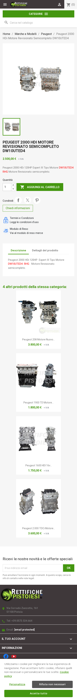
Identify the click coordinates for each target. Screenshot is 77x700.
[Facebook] (5, 656)
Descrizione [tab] (18, 250)
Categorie (38, 14)
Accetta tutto (38, 693)
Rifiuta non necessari (52, 684)
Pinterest (36, 200)
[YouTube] (13, 656)
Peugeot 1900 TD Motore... (38, 402)
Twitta (27, 200)
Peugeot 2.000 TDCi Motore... (38, 528)
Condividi (18, 200)
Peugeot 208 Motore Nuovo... (38, 339)
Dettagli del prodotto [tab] (45, 250)
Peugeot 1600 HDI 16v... (38, 465)
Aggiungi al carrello (39, 187)
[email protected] (24, 629)
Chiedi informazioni (18, 208)
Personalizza (17, 684)
